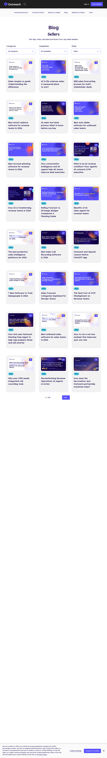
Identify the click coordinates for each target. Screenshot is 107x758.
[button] (25, 4)
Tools (91, 12)
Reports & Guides (54, 12)
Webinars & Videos (78, 12)
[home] (12, 4)
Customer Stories (38, 12)
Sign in (86, 4)
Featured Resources (21, 12)
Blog (66, 12)
